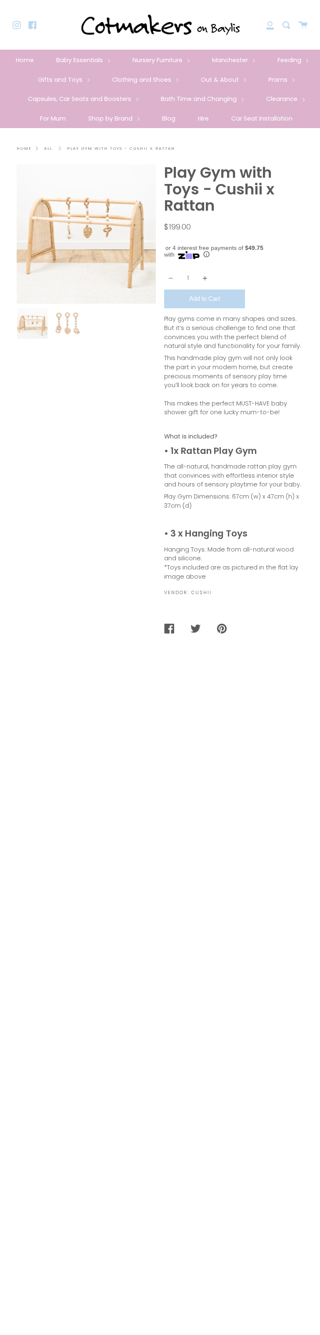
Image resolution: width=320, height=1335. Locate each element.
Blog (168, 118)
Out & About (220, 80)
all (48, 148)
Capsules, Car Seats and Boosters (80, 99)
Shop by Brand (111, 118)
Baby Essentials (80, 60)
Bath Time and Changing (199, 99)
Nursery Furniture (158, 60)
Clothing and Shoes (142, 80)
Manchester (231, 60)
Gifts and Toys (61, 80)
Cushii (201, 592)
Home (25, 60)
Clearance (282, 99)
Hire (203, 118)
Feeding (290, 60)
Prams (278, 80)
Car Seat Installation (261, 118)
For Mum (53, 118)
